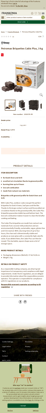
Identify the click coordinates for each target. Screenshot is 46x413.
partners (17, 388)
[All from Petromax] (5, 42)
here (29, 400)
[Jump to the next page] (43, 36)
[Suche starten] (43, 17)
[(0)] (6, 36)
